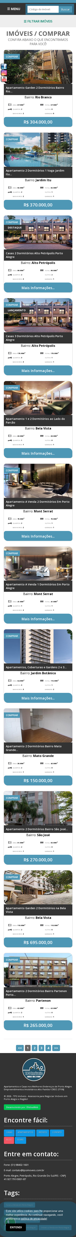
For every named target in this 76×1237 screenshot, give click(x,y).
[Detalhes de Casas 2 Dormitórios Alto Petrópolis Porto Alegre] (38, 232)
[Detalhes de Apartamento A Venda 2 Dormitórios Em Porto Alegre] (38, 480)
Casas (9, 1132)
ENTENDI (16, 1227)
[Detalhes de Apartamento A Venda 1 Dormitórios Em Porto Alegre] (38, 563)
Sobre (20, 1139)
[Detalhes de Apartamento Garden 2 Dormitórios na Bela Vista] (38, 887)
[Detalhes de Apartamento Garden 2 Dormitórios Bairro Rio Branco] (38, 66)
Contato (57, 1132)
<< (20, 1048)
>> (56, 1048)
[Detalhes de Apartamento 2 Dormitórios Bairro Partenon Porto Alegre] (38, 970)
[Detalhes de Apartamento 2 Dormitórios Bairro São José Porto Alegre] (38, 808)
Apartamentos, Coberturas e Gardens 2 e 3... (36, 667)
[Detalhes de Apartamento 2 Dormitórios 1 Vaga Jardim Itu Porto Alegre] (38, 149)
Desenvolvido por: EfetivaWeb (22, 1107)
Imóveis (43, 1132)
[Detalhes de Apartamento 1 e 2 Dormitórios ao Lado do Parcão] (38, 398)
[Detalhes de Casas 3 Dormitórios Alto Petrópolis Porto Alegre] (38, 315)
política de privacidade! (34, 1218)
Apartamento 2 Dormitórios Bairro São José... (37, 829)
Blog (9, 1139)
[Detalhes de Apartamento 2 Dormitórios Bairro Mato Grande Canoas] (38, 725)
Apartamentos (25, 1132)
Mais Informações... (38, 287)
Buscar (65, 9)
